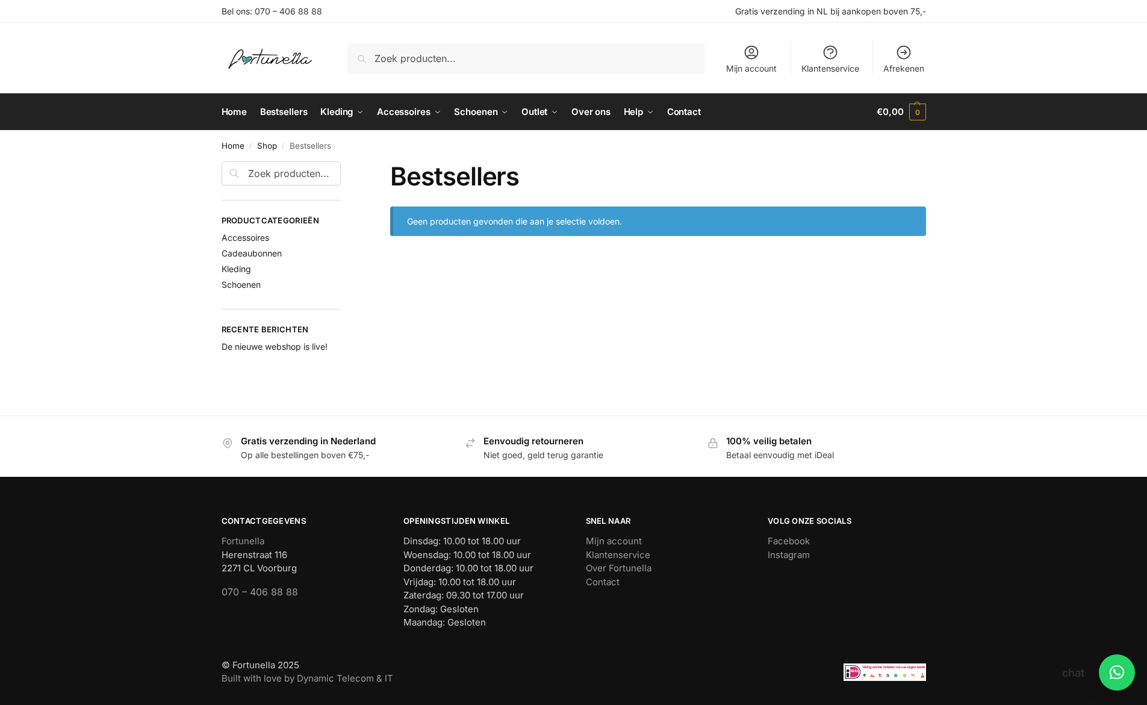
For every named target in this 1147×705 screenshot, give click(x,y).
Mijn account (751, 68)
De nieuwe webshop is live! (275, 346)
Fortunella (243, 541)
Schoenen (241, 284)
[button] (901, 112)
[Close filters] (344, 168)
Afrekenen (903, 68)
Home (233, 146)
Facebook (789, 541)
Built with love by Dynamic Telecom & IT (307, 678)
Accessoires (245, 237)
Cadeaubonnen (252, 253)
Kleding (236, 269)
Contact (603, 582)
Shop (267, 146)
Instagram (789, 555)
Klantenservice (830, 68)
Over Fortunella (618, 568)
